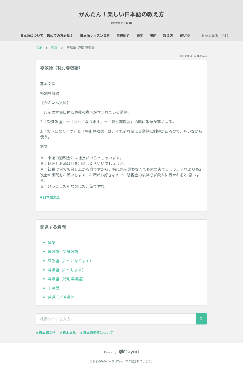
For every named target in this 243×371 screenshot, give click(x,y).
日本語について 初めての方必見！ (46, 35)
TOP (39, 47)
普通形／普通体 (61, 297)
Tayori (121, 361)
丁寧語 (53, 288)
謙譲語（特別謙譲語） (67, 279)
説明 (139, 35)
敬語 (54, 47)
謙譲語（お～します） (67, 269)
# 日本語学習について (96, 332)
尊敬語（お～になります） (70, 260)
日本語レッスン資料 (95, 35)
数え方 (168, 35)
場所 (153, 35)
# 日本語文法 (50, 197)
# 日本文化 (68, 332)
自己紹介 (123, 35)
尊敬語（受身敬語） (65, 251)
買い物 (185, 35)
